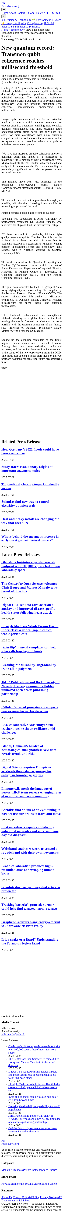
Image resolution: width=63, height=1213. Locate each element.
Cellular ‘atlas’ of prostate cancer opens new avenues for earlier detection (29, 709)
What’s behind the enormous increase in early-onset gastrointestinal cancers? (30, 538)
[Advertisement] (31, 404)
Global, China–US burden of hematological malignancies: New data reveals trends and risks (28, 749)
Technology (23, 19)
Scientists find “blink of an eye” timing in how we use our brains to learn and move (31, 812)
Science (34, 26)
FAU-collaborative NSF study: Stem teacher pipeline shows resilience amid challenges (28, 728)
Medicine (7, 19)
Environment (41, 19)
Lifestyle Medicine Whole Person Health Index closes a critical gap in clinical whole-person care (29, 630)
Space (56, 19)
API (45, 12)
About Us (6, 1197)
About (12, 12)
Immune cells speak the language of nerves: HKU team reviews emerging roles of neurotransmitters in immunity (31, 792)
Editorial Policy (34, 12)
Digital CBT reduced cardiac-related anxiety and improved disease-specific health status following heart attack (28, 608)
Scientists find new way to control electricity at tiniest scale (25, 503)
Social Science (33, 1183)
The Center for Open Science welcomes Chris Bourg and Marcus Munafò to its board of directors (29, 587)
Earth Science (19, 26)
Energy (7, 23)
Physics (20, 23)
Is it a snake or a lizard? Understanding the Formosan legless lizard (29, 941)
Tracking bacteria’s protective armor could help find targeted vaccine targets (29, 906)
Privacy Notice (48, 1197)
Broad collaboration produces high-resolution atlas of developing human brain (27, 869)
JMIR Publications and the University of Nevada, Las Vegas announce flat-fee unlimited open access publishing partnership (30, 688)
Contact (20, 12)
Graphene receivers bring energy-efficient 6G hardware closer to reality (30, 924)
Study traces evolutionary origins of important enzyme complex (26, 468)
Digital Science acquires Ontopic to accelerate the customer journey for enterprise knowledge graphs (26, 771)
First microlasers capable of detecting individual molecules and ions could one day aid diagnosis (29, 831)
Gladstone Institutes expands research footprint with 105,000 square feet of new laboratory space (30, 566)
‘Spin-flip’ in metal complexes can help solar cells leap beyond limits (29, 649)
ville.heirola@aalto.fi (12, 1034)
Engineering (35, 23)
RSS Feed (54, 12)
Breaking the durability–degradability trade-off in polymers (28, 667)
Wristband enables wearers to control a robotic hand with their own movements (30, 850)
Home (4, 12)
